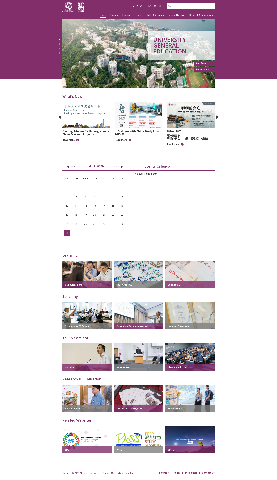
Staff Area (200, 63)
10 (153, 147)
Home (103, 14)
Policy (177, 472)
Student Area (202, 69)
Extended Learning (177, 14)
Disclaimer (191, 472)
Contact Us (208, 472)
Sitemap (164, 472)
